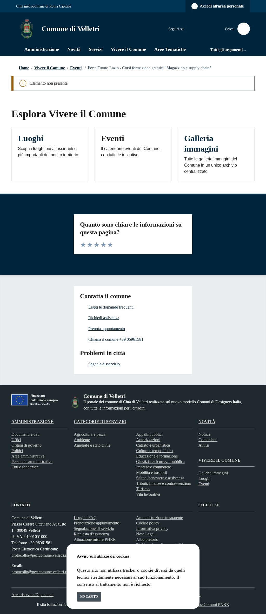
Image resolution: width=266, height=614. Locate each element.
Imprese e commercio (153, 467)
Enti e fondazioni (25, 467)
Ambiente (82, 440)
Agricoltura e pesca (89, 434)
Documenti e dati (25, 434)
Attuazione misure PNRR (95, 539)
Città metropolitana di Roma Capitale (43, 6)
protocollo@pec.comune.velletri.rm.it (41, 555)
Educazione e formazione (157, 456)
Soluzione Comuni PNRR (207, 604)
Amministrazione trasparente (159, 517)
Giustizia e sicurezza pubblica (160, 461)
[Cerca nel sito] (243, 29)
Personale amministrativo (31, 461)
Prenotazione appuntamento (96, 523)
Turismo (143, 489)
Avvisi (203, 445)
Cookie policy (147, 523)
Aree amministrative (27, 456)
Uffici (16, 440)
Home (24, 68)
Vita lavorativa (148, 494)
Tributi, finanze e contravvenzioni (163, 483)
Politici (17, 450)
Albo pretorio (147, 539)
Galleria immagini (213, 473)
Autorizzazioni (148, 440)
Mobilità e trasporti (151, 472)
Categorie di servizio (100, 421)
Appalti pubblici (149, 434)
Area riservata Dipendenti (32, 594)
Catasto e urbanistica (153, 445)
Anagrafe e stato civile (92, 445)
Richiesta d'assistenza (91, 534)
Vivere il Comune (49, 68)
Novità (206, 421)
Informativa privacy (152, 528)
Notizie (204, 434)
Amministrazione (32, 421)
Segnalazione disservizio (94, 528)
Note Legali (146, 534)
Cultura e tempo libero (154, 450)
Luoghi (204, 478)
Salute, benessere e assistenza (160, 478)
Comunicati (207, 440)
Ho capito (89, 596)
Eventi (76, 68)
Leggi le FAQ (85, 517)
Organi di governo (26, 445)
